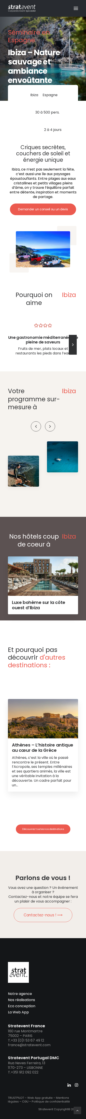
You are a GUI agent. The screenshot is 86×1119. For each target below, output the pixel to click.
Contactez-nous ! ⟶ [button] (43, 915)
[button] (76, 8)
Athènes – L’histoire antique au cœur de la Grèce (42, 747)
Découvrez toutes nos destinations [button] (43, 829)
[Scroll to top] (77, 1110)
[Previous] (36, 426)
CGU (25, 1101)
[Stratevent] (22, 8)
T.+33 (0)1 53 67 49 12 (26, 1040)
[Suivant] (72, 354)
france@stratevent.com (29, 1044)
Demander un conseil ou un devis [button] (43, 209)
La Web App (18, 1012)
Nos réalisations (21, 999)
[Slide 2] (45, 263)
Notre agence (20, 993)
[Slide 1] (41, 263)
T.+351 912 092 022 (23, 1072)
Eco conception (21, 1006)
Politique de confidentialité (51, 1101)
